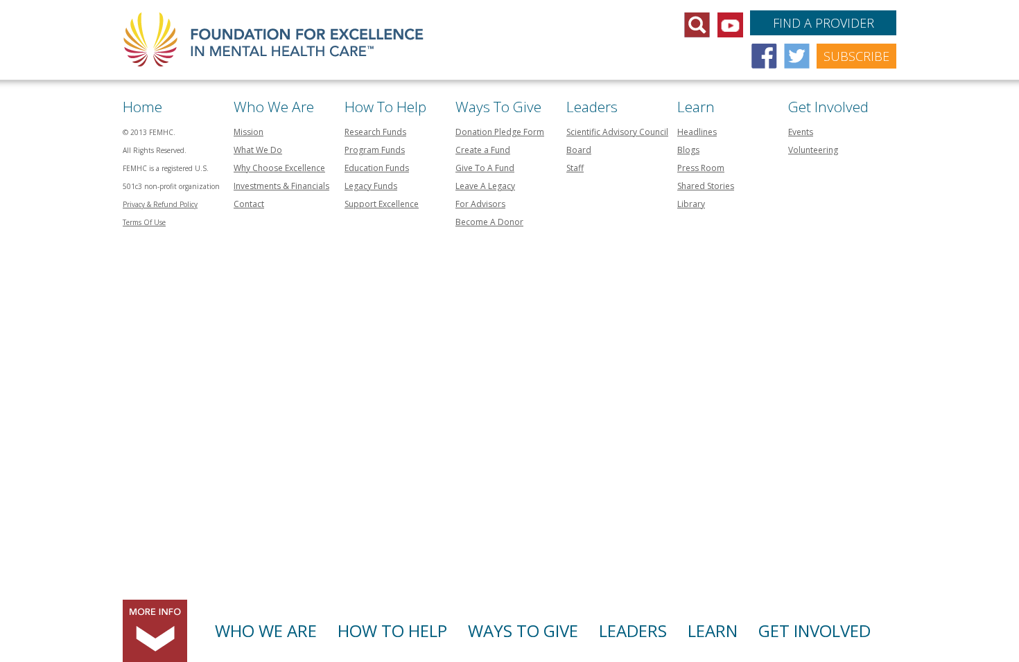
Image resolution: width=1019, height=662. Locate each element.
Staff (575, 168)
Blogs (688, 150)
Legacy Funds (371, 186)
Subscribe (856, 56)
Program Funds (375, 150)
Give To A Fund (484, 168)
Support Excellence (382, 204)
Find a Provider (823, 23)
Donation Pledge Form (499, 132)
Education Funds (377, 168)
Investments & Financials (281, 186)
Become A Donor (489, 222)
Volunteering (813, 150)
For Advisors (480, 204)
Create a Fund (482, 150)
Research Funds (375, 132)
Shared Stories (705, 186)
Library (691, 204)
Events (800, 132)
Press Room (700, 168)
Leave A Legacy (485, 186)
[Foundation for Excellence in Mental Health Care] (275, 32)
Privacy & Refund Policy (160, 204)
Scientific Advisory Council (617, 132)
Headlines (697, 132)
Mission (248, 132)
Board (578, 150)
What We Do (258, 150)
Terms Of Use (144, 222)
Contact (249, 204)
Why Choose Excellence (279, 168)
